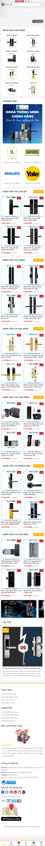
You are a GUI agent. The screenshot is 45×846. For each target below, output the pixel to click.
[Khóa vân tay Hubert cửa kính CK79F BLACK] (11, 579)
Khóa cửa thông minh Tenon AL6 (9, 317)
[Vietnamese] (16, 1)
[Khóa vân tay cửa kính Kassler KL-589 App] (34, 549)
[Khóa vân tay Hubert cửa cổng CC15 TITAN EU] (34, 412)
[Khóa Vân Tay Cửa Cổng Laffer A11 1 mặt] (11, 442)
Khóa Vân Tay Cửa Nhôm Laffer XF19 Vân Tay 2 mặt (33, 317)
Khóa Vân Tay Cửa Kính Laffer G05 (33, 592)
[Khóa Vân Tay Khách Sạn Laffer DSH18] (11, 481)
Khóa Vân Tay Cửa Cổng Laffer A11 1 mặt (10, 454)
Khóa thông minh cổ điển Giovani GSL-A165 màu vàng (33, 386)
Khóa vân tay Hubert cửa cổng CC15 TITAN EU (34, 425)
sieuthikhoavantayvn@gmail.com (19, 772)
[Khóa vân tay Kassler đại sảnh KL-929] (11, 343)
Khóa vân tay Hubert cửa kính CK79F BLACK (11, 592)
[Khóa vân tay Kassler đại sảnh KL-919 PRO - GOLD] (34, 343)
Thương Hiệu (10, 101)
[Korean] (25, 1)
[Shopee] (19, 792)
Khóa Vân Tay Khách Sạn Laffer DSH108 (33, 493)
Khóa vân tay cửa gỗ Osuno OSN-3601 (32, 219)
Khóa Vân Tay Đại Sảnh (15, 328)
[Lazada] (23, 792)
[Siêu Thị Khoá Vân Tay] (22, 124)
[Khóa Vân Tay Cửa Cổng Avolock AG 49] (34, 442)
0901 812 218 (12, 775)
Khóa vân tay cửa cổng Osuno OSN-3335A (10, 425)
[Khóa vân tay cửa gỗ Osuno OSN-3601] (34, 206)
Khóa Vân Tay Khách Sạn (16, 465)
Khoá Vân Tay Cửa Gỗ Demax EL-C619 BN (32, 249)
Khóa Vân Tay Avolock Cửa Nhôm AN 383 (32, 288)
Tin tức (7, 622)
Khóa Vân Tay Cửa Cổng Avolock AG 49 (33, 454)
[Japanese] (28, 1)
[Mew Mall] (18, 609)
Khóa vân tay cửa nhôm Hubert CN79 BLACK (10, 288)
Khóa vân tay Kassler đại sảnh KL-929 (11, 356)
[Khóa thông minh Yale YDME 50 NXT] (11, 206)
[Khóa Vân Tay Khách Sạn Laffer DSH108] (34, 481)
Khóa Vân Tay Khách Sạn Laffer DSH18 (11, 493)
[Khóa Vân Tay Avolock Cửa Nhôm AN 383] (34, 275)
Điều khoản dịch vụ (8, 721)
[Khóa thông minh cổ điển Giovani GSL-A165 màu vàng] (34, 373)
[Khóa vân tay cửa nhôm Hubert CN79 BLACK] (11, 275)
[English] (19, 1)
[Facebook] (2, 792)
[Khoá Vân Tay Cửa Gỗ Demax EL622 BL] (11, 236)
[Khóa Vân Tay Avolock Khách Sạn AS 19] (34, 510)
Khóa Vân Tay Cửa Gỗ (14, 191)
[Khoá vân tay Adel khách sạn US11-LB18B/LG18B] (11, 510)
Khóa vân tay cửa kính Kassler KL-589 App (32, 562)
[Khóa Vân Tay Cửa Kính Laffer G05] (34, 579)
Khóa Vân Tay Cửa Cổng (16, 397)
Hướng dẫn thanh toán (10, 715)
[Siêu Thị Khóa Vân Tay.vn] (6, 4)
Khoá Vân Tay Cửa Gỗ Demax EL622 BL (9, 249)
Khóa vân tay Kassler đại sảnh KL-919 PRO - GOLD (33, 356)
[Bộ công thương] (8, 782)
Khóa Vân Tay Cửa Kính (15, 534)
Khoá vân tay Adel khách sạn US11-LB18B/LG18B (11, 523)
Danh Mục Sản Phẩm (14, 30)
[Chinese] (22, 1)
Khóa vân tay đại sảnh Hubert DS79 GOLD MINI (10, 386)
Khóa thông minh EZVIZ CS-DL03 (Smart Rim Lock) (10, 562)
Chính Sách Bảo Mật (8, 694)
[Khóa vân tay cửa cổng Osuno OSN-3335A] (11, 412)
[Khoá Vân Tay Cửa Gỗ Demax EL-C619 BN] (34, 236)
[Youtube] (15, 792)
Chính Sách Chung (8, 703)
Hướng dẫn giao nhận (9, 718)
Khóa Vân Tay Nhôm (14, 260)
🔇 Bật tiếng (37, 21)
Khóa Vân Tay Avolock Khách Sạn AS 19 (32, 523)
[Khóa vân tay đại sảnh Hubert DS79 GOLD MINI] (11, 373)
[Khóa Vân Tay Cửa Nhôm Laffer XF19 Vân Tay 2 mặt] (34, 305)
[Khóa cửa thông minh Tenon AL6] (11, 305)
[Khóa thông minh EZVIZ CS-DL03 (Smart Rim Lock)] (11, 549)
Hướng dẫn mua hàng (9, 712)
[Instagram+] (11, 792)
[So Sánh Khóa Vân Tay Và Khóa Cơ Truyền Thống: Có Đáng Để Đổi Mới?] (22, 646)
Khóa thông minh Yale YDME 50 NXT (10, 219)
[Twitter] (7, 792)
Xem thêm (38, 192)
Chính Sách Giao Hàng (9, 697)
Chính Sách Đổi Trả (8, 700)
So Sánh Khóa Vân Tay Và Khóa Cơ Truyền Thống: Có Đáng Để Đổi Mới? (22, 668)
